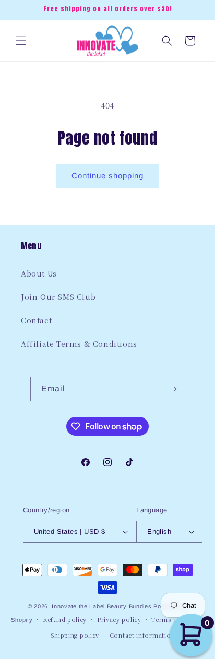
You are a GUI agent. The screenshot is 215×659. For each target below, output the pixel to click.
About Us (39, 273)
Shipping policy (75, 635)
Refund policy (65, 619)
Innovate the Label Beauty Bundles (101, 606)
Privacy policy (119, 619)
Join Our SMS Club (58, 297)
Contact (36, 320)
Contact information (142, 635)
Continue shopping (107, 175)
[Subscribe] (173, 389)
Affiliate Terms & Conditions (79, 344)
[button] (20, 40)
